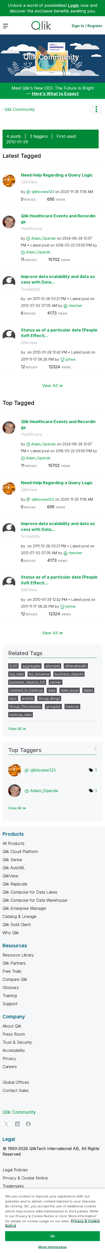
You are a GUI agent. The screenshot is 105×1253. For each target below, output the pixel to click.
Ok (52, 1236)
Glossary (11, 987)
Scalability (30, 289)
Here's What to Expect (55, 93)
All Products (13, 843)
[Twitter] (6, 1124)
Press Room (14, 1034)
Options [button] (96, 109)
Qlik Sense (12, 859)
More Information (52, 1247)
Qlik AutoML (14, 867)
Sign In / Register (87, 26)
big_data (16, 674)
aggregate (31, 666)
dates (88, 690)
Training (10, 995)
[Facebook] (28, 1124)
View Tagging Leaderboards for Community (52, 748)
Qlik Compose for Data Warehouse (35, 900)
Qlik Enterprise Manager (24, 908)
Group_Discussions (25, 706)
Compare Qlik (15, 979)
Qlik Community (51, 57)
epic (13, 698)
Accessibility (14, 1050)
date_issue (69, 690)
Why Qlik (11, 932)
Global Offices (16, 1082)
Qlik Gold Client (17, 924)
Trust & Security (17, 1042)
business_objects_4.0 (27, 682)
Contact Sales (16, 1090)
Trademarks (13, 1186)
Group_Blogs (49, 698)
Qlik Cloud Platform (20, 851)
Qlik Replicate (15, 883)
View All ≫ (52, 385)
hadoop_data (20, 714)
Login (73, 5)
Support (10, 1003)
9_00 (13, 666)
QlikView (29, 181)
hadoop (72, 706)
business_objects (69, 674)
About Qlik (12, 1026)
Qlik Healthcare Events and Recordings (58, 218)
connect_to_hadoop (26, 690)
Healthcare (31, 228)
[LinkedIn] (17, 1124)
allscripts (52, 666)
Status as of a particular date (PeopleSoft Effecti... (59, 332)
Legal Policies (15, 1169)
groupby (53, 706)
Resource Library (18, 955)
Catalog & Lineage (19, 916)
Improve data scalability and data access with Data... (58, 279)
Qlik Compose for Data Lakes (30, 892)
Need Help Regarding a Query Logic (57, 175)
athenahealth (76, 666)
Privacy (9, 1058)
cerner (55, 682)
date (52, 690)
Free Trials (12, 971)
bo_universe (39, 674)
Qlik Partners (14, 963)
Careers (10, 1066)
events (27, 698)
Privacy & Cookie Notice (25, 1177)
